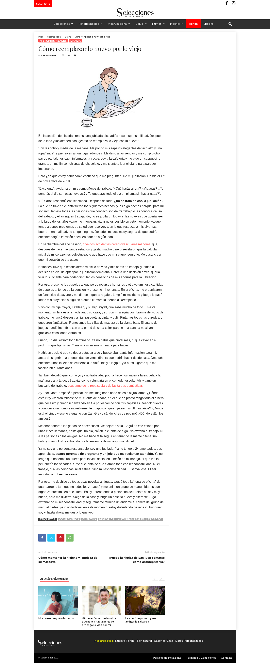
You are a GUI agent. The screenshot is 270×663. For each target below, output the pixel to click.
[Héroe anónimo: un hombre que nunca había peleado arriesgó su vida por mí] (101, 600)
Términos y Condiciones (201, 657)
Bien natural (144, 640)
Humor (156, 23)
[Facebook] (227, 3)
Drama (68, 36)
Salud (139, 23)
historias (106, 519)
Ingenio (175, 23)
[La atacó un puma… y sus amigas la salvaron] (145, 600)
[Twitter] (51, 538)
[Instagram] (233, 3)
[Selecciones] (135, 12)
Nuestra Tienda (124, 640)
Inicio (40, 36)
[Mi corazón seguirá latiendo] (58, 600)
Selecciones (62, 23)
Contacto (226, 657)
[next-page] (162, 578)
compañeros (69, 519)
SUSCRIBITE (43, 3)
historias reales (131, 519)
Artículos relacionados (54, 578)
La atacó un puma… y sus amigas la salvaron (140, 619)
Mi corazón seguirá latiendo (56, 618)
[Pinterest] (60, 538)
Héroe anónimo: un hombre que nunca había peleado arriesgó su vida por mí (99, 621)
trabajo (154, 519)
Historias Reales (89, 23)
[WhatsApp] (70, 538)
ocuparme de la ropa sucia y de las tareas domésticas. (105, 385)
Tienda (193, 23)
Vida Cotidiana (117, 23)
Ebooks (208, 23)
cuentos (89, 519)
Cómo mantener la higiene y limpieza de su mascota (67, 560)
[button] (230, 24)
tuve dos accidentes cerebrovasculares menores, (117, 244)
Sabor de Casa (163, 640)
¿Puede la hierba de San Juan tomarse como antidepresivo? (137, 560)
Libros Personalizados (189, 640)
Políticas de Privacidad (167, 657)
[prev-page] (155, 578)
